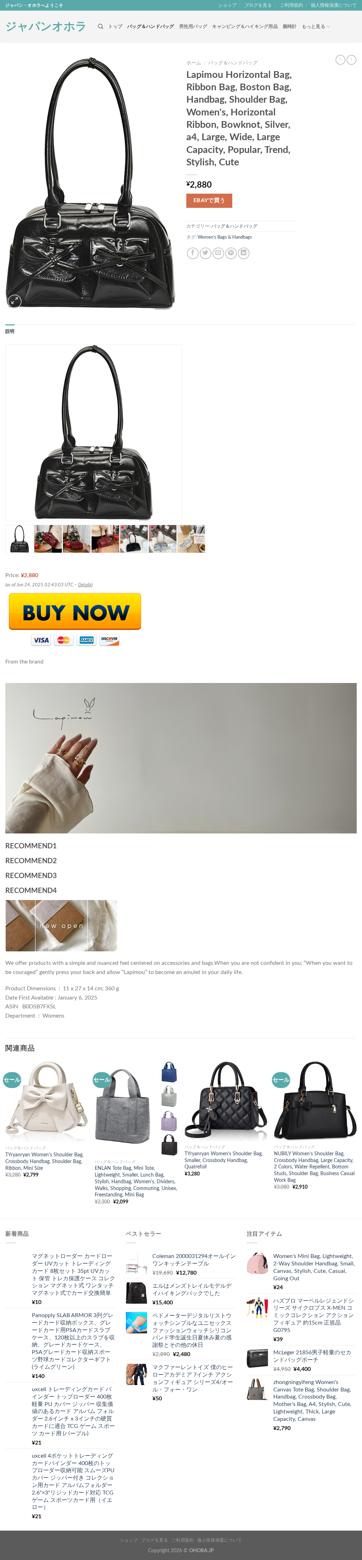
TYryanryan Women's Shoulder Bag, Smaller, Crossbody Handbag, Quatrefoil (224, 1160)
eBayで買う (209, 200)
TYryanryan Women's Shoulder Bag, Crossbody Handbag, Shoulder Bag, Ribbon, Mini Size (44, 1161)
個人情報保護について (334, 5)
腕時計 (290, 26)
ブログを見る (258, 5)
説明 (10, 331)
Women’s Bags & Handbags (225, 237)
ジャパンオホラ (46, 26)
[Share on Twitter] (205, 253)
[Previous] (5, 1139)
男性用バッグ (193, 26)
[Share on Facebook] (193, 253)
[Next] (356, 1139)
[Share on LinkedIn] (244, 253)
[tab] (10, 331)
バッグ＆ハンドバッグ (150, 26)
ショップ (227, 5)
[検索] (100, 26)
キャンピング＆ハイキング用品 (245, 26)
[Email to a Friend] (218, 253)
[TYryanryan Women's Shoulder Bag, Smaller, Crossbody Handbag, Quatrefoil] (226, 1101)
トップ (115, 26)
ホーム (193, 63)
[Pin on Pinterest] (231, 253)
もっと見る (313, 26)
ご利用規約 (291, 5)
